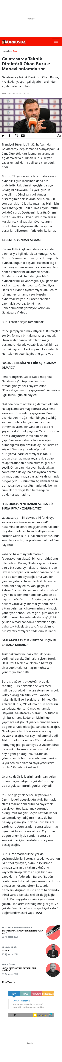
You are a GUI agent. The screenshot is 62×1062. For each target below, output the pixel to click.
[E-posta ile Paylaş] (23, 136)
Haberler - (7, 51)
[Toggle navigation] (56, 41)
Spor (15, 51)
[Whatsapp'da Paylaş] (16, 136)
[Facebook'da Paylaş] (10, 136)
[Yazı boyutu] (59, 136)
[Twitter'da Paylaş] (3, 136)
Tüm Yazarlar (9, 982)
